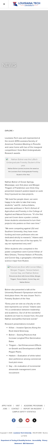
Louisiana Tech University (22, 433)
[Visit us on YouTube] (27, 420)
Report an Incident (33, 409)
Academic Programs (33, 406)
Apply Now (7, 406)
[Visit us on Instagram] (21, 420)
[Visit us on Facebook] (14, 420)
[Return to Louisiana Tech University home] (26, 4)
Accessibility (36, 440)
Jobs (5, 409)
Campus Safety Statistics (24, 412)
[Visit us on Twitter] (34, 420)
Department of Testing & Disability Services (16, 440)
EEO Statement (28, 443)
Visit (18, 406)
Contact (15, 409)
